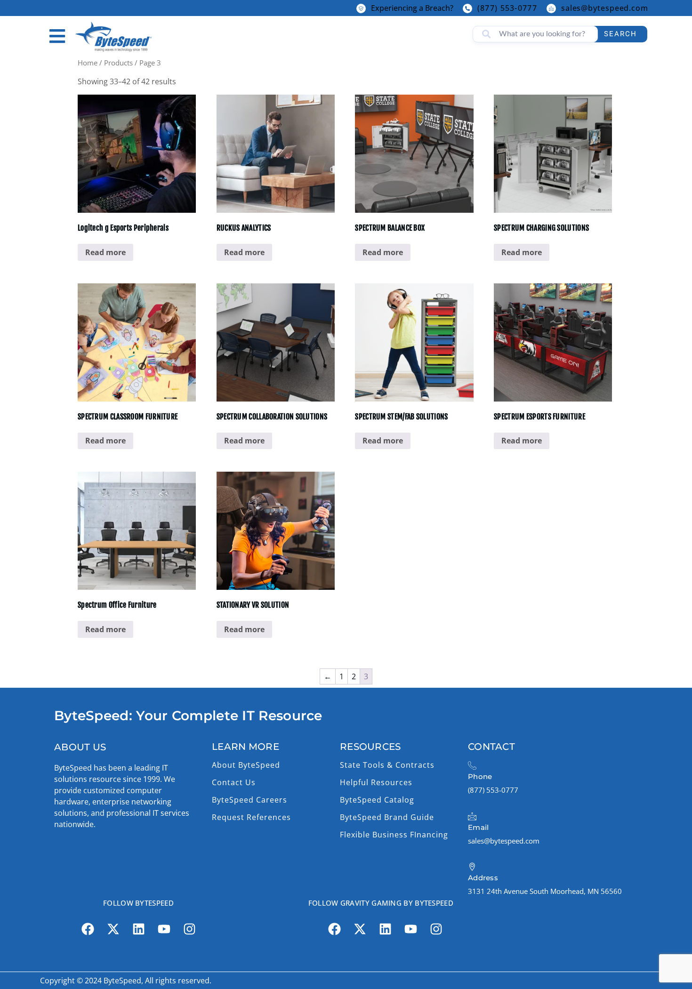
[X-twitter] (113, 928)
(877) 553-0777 (507, 8)
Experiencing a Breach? (412, 8)
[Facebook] (87, 928)
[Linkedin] (138, 928)
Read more (105, 252)
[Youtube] (164, 928)
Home (87, 62)
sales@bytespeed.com (604, 8)
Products (118, 62)
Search (620, 34)
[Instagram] (189, 928)
